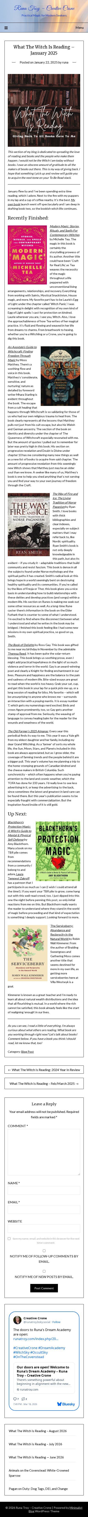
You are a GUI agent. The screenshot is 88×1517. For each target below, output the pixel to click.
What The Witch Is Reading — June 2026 (36, 1457)
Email (14, 1202)
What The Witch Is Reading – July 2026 (35, 1444)
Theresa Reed (17, 653)
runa (65, 62)
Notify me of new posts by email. (44, 1277)
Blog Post (27, 1051)
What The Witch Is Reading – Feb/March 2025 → (44, 1083)
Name (14, 1183)
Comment (18, 1126)
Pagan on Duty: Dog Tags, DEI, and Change (38, 1488)
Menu (80, 27)
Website (15, 1221)
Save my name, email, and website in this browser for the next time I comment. (46, 1240)
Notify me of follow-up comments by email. (44, 1258)
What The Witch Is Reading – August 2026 (38, 1431)
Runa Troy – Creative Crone (44, 8)
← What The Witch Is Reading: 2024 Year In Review (44, 1070)
